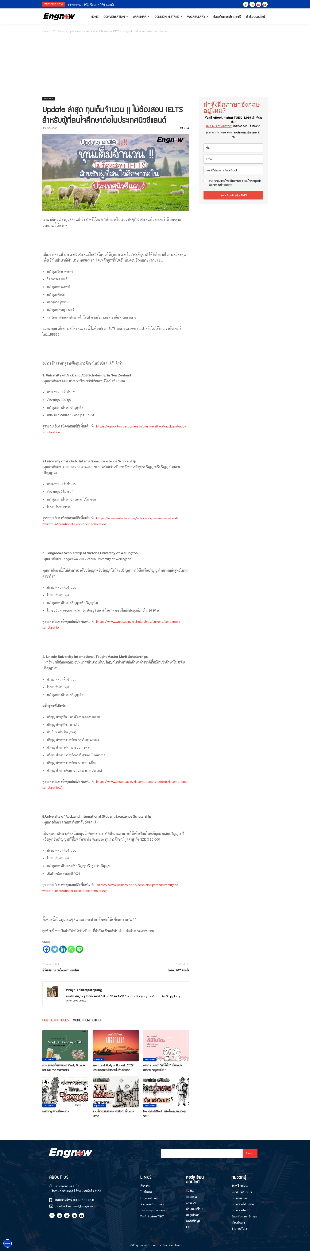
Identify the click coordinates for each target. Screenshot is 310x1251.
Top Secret (59, 31)
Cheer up (98, 1059)
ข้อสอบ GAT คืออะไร (178, 970)
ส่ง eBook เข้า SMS (233, 195)
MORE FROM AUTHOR (87, 1020)
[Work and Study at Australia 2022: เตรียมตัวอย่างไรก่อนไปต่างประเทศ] (116, 1045)
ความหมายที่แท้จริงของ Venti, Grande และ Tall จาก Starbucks (63, 1067)
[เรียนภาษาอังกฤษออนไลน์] (59, 16)
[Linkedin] (258, 4)
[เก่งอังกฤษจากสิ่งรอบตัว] (65, 1091)
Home (45, 31)
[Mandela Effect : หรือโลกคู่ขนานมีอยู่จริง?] (166, 1091)
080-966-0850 (83, 1200)
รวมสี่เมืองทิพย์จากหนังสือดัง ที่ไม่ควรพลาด (113, 1113)
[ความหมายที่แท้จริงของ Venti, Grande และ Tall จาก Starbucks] (65, 1045)
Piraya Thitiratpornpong (84, 990)
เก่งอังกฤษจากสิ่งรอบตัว (55, 1111)
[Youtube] (265, 4)
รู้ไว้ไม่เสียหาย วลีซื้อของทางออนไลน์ (60, 970)
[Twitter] (54, 949)
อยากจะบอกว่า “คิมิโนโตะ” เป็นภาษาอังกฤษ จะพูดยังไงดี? (162, 1067)
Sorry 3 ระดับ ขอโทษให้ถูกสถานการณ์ (89, 4)
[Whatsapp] (71, 949)
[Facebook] (245, 4)
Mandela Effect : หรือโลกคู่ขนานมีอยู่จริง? (164, 1113)
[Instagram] (252, 4)
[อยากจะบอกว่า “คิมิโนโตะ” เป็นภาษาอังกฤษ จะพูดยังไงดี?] (166, 1045)
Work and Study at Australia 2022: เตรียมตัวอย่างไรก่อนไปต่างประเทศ (113, 1067)
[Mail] (74, 1215)
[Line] (79, 949)
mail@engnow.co (85, 1206)
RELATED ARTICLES (55, 1020)
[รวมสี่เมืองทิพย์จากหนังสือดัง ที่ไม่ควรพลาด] (116, 1091)
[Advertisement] (155, 65)
